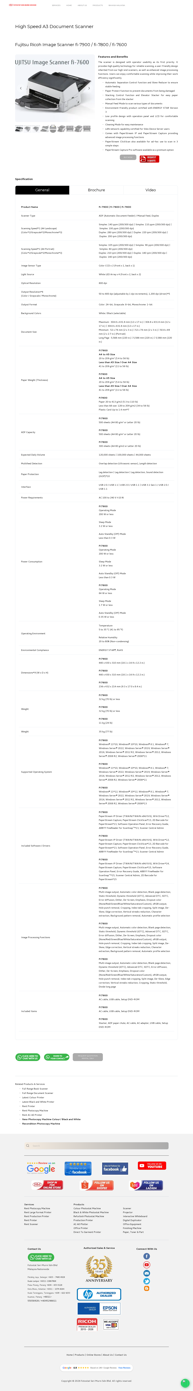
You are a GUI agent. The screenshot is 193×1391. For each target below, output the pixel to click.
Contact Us (121, 1354)
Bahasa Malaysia (117, 5)
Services (56, 5)
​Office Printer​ (80, 1228)
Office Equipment (132, 1224)
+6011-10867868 (48, 1281)
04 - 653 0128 (55, 1285)
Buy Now (128, 157)
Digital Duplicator (132, 1220)
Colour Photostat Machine (87, 1208)
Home (69, 5)
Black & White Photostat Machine (91, 1212)
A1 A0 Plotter (80, 1224)
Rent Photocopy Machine (35, 1110)
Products (98, 5)
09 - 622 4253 (63, 1293)
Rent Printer (28, 1106)
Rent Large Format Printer (37, 1212)
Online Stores (93, 1354)
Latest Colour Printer (33, 1097)
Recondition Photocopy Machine (41, 1123)
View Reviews (124, 1368)
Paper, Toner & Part (133, 1232)
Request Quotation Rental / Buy (88, 1057)
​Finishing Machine (132, 1228)
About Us (82, 5)
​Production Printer (83, 1220)
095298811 (50, 1300)
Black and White (71, 1119)
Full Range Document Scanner (37, 1093)
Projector (128, 1212)
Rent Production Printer (36, 1216)
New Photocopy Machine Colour (41, 1119)
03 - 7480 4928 (58, 1277)
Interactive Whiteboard (135, 1216)
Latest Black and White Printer (38, 1101)
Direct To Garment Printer (87, 1232)
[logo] (22, 5)
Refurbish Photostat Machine (88, 1216)
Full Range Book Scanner (35, 1088)
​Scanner (127, 1208)
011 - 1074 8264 (56, 1289)
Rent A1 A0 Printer (32, 1114)
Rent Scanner (31, 1224)
